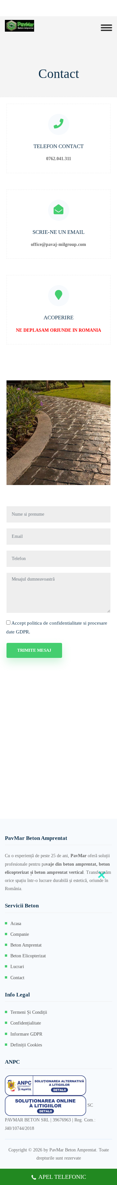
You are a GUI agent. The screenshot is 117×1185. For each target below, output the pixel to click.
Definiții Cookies (26, 1044)
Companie (19, 934)
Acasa (15, 923)
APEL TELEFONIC (62, 1177)
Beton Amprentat (26, 945)
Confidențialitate (25, 1023)
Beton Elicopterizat (28, 955)
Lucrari (17, 966)
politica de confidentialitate (54, 623)
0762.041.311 (58, 158)
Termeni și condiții (28, 1012)
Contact (17, 977)
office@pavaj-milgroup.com (58, 244)
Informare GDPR (26, 1034)
